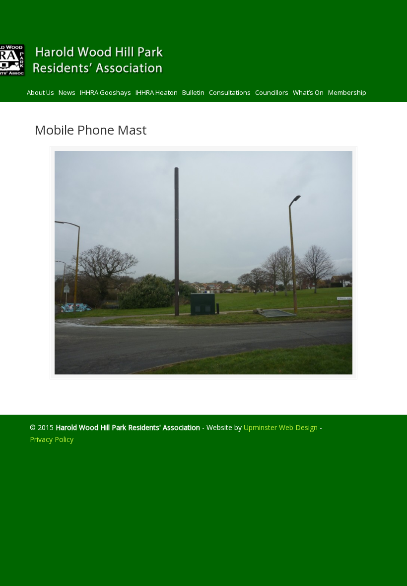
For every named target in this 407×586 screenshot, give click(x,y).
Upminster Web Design (281, 427)
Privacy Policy (51, 439)
